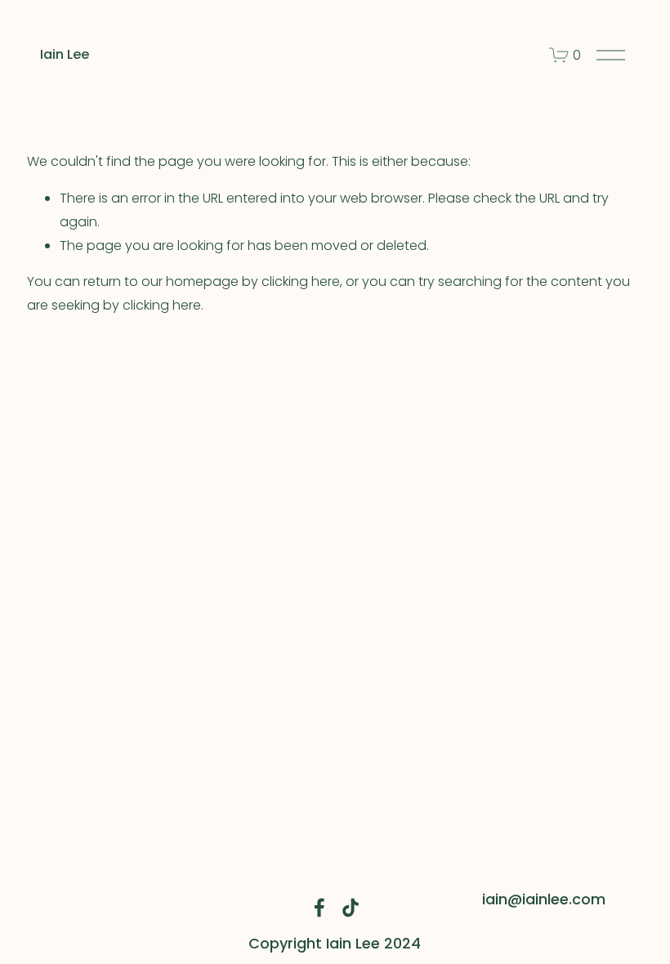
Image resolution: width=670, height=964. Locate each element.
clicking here (300, 281)
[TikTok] (350, 907)
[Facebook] (319, 907)
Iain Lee (64, 54)
